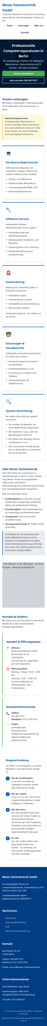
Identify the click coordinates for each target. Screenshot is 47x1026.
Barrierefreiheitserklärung (17, 931)
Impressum (10, 918)
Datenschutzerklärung (15, 922)
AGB (7, 926)
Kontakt (25, 32)
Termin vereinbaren (23, 73)
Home (10, 25)
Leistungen (23, 25)
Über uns (38, 25)
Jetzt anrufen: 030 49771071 (23, 80)
